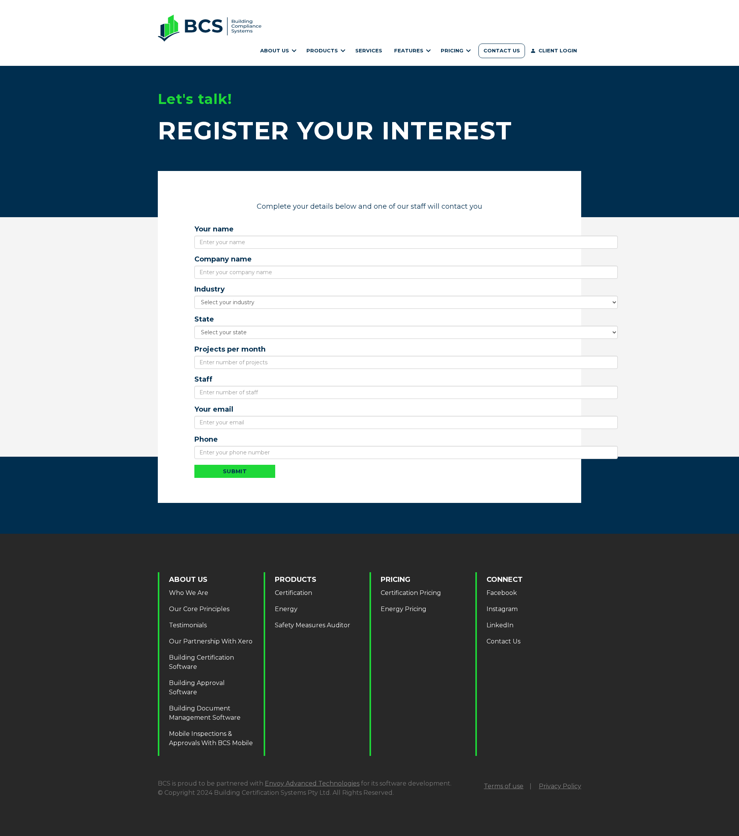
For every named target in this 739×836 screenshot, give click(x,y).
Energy (286, 609)
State (204, 319)
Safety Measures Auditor (312, 625)
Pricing (453, 50)
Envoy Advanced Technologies (312, 783)
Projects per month (230, 349)
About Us (275, 50)
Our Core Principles (199, 609)
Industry (209, 289)
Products (322, 50)
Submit (235, 471)
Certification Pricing (455, 58)
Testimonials (188, 625)
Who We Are (277, 58)
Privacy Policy (560, 786)
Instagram (502, 609)
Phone (206, 439)
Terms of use (503, 786)
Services (368, 50)
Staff (203, 379)
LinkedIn (500, 625)
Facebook (502, 592)
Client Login (557, 50)
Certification (325, 58)
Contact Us (501, 50)
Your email (213, 409)
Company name (223, 259)
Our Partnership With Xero (210, 641)
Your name (214, 229)
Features (409, 50)
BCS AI (411, 58)
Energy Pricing (403, 609)
